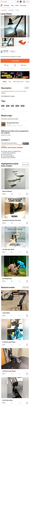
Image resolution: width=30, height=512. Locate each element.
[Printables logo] (1, 5)
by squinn (9, 124)
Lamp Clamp (6, 313)
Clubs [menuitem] (16, 5)
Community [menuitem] (23, 5)
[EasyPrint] (18, 1)
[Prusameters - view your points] (21, 2)
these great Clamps (18, 91)
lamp (3, 106)
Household (11, 10)
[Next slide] (28, 42)
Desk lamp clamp (7, 400)
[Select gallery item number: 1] (14, 188)
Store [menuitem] (12, 5)
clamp (22, 106)
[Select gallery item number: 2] (15, 188)
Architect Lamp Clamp (9, 371)
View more (25, 164)
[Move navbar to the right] (28, 5)
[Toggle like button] (3, 194)
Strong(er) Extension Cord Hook (11, 220)
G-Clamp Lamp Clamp (8, 342)
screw (17, 106)
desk (12, 106)
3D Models (4, 10)
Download (16, 61)
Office (17, 10)
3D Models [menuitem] (6, 5)
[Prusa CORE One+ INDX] (15, 75)
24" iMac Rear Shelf (8, 249)
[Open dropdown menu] (28, 13)
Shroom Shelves (7, 191)
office (7, 106)
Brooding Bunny (7, 278)
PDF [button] (27, 88)
